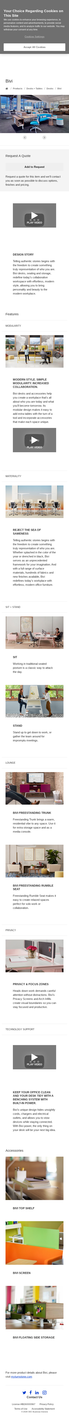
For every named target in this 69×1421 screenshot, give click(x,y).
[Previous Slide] (24, 137)
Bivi (59, 88)
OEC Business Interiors (38, 1412)
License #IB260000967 (23, 1404)
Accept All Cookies (34, 47)
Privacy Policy (47, 1404)
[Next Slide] (44, 137)
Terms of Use (20, 1409)
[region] (34, 27)
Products (17, 88)
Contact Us (34, 1397)
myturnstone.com (21, 1376)
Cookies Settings (34, 36)
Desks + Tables (34, 88)
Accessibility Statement (43, 1409)
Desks (50, 88)
